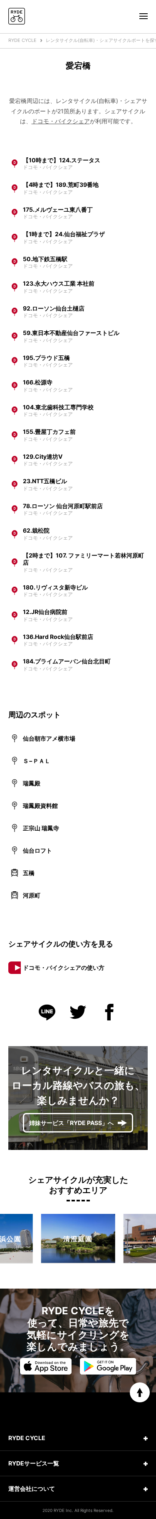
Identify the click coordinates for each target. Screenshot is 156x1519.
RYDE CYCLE (22, 40)
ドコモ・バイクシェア (61, 121)
